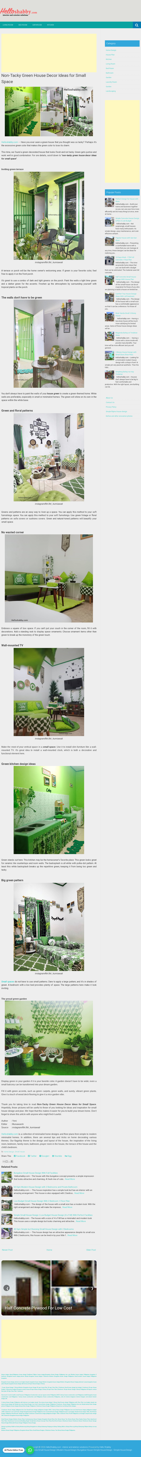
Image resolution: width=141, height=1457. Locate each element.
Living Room (8, 25)
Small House (20, 1152)
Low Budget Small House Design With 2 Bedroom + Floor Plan (42, 1201)
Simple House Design (123, 1450)
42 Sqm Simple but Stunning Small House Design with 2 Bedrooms (44, 1229)
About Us (109, 398)
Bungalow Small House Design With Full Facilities (36, 1173)
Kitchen (50, 25)
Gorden (108, 87)
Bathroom (37, 25)
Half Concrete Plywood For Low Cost (38, 1308)
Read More (70, 1179)
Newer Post (7, 1250)
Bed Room (23, 25)
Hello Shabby (105, 1447)
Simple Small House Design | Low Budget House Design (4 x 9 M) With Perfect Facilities (53, 1215)
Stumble (58, 1156)
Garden (108, 77)
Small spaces (7, 981)
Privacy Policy (111, 407)
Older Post (91, 1250)
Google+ (45, 1156)
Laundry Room (111, 82)
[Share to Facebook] (11, 1161)
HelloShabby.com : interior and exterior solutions (67, 1447)
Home (49, 1250)
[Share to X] (9, 1161)
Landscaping (111, 91)
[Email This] (4, 1161)
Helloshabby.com (9, 142)
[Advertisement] (48, 53)
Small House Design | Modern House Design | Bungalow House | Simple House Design (75, 1450)
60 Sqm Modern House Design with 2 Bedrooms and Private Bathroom (45, 1187)
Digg (69, 1156)
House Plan (110, 55)
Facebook (20, 1156)
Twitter (33, 1156)
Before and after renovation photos (119, 416)
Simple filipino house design (116, 412)
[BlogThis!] (6, 1161)
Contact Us (110, 402)
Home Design (9, 1152)
